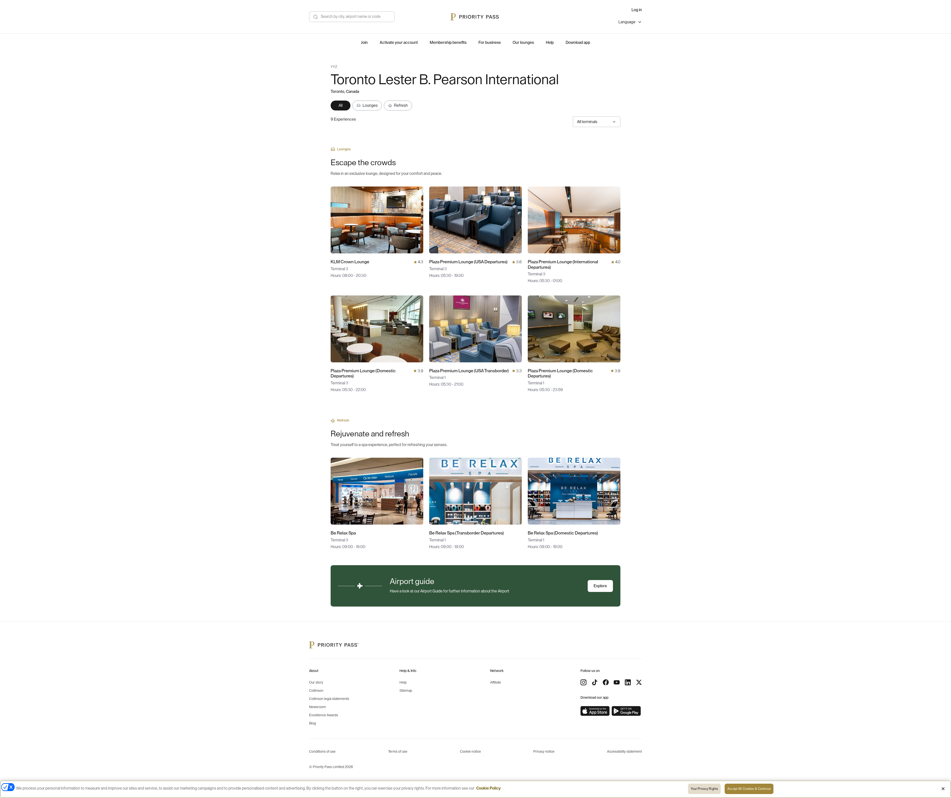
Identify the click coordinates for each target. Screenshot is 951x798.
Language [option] (626, 22)
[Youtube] (617, 682)
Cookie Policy (488, 788)
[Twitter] (639, 682)
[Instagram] (583, 682)
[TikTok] (595, 682)
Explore (600, 586)
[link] (595, 711)
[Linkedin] (628, 682)
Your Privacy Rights (704, 788)
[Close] (943, 788)
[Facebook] (606, 682)
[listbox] (630, 23)
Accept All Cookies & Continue (749, 788)
